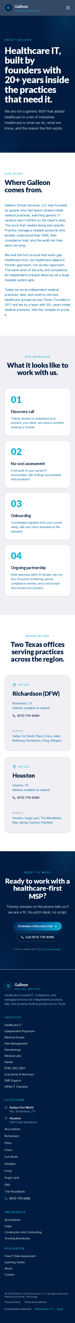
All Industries (12, 1219)
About (8, 1268)
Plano (8, 1143)
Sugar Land (12, 1177)
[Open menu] (68, 8)
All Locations (12, 1129)
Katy (7, 1184)
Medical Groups (15, 1037)
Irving (8, 1170)
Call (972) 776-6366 (40, 937)
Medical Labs (13, 1055)
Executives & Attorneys (19, 1074)
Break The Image (28, 1296)
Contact (9, 1274)
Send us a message (49, 949)
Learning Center (15, 1262)
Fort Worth (11, 1156)
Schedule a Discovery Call (35, 926)
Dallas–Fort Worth (22, 1107)
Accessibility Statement (18, 1309)
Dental (9, 1062)
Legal (8, 1226)
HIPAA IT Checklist (16, 1086)
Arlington (10, 1163)
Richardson (12, 1136)
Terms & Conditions (35, 1302)
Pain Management (16, 1043)
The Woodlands (15, 1191)
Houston (15, 1118)
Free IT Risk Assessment (20, 1256)
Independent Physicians (20, 1031)
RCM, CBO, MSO (15, 1068)
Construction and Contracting (23, 1232)
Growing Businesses (17, 1238)
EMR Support (13, 1080)
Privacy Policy (12, 1302)
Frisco (8, 1149)
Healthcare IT (13, 1025)
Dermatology (13, 1049)
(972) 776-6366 (28, 715)
